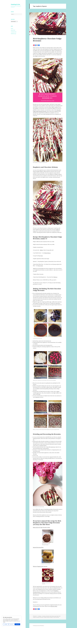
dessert (53, 616)
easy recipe (56, 616)
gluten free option (40, 617)
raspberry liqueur (47, 617)
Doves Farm (40, 265)
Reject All (11, 624)
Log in (12, 28)
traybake (51, 617)
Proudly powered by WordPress (38, 625)
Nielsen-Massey (47, 253)
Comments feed (13, 31)
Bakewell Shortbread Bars (38, 547)
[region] (11, 621)
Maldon (41, 250)
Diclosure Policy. (54, 606)
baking (44, 616)
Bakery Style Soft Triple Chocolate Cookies (41, 527)
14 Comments (56, 617)
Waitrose (55, 277)
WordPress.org (13, 33)
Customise (5, 624)
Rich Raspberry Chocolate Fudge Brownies (47, 39)
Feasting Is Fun (15, 4)
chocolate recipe (48, 616)
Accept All (17, 624)
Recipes (40, 616)
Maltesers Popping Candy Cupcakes (40, 566)
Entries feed (13, 30)
